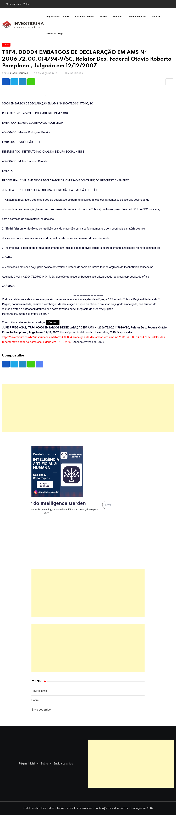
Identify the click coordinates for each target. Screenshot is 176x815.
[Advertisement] (88, 408)
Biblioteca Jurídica (84, 16)
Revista (103, 16)
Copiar (52, 322)
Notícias (156, 16)
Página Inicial (53, 16)
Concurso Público (137, 16)
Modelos (117, 16)
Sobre (66, 16)
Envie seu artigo (54, 33)
